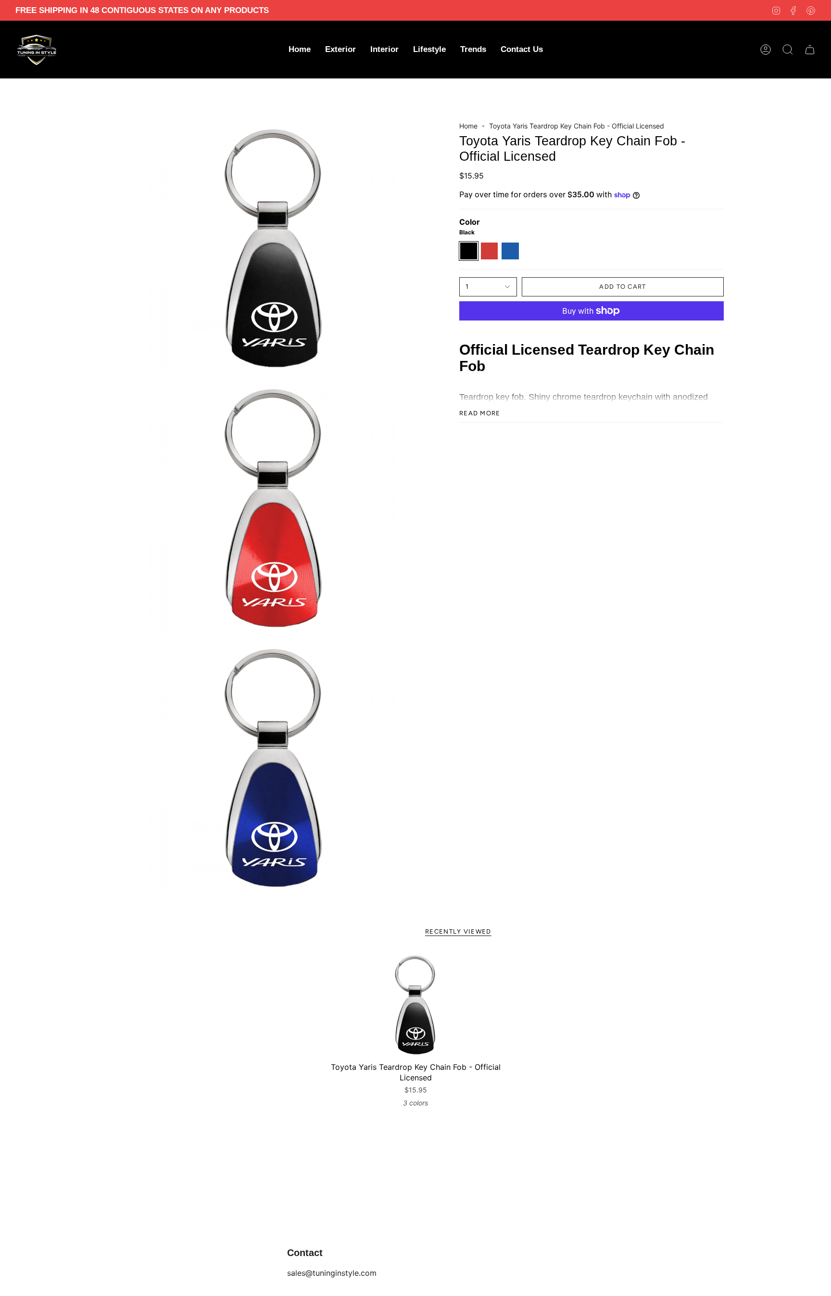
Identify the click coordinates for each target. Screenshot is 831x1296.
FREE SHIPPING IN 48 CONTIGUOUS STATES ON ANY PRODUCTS (142, 10)
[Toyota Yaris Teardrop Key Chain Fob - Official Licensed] (415, 1005)
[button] (340, 49)
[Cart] (810, 49)
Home (468, 126)
